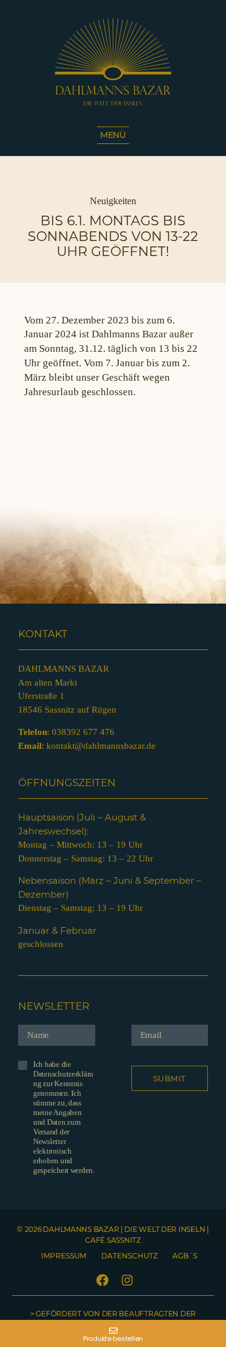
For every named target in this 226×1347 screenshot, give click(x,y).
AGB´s (184, 1255)
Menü (113, 135)
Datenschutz (129, 1255)
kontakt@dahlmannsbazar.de (100, 746)
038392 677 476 (83, 732)
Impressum (63, 1255)
